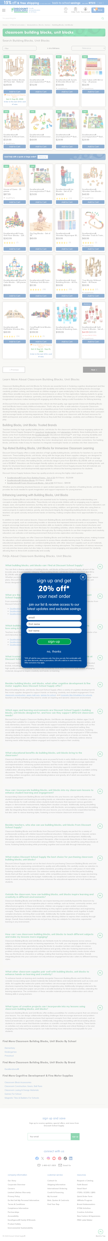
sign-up (54, 642)
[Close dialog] (83, 577)
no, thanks (54, 651)
